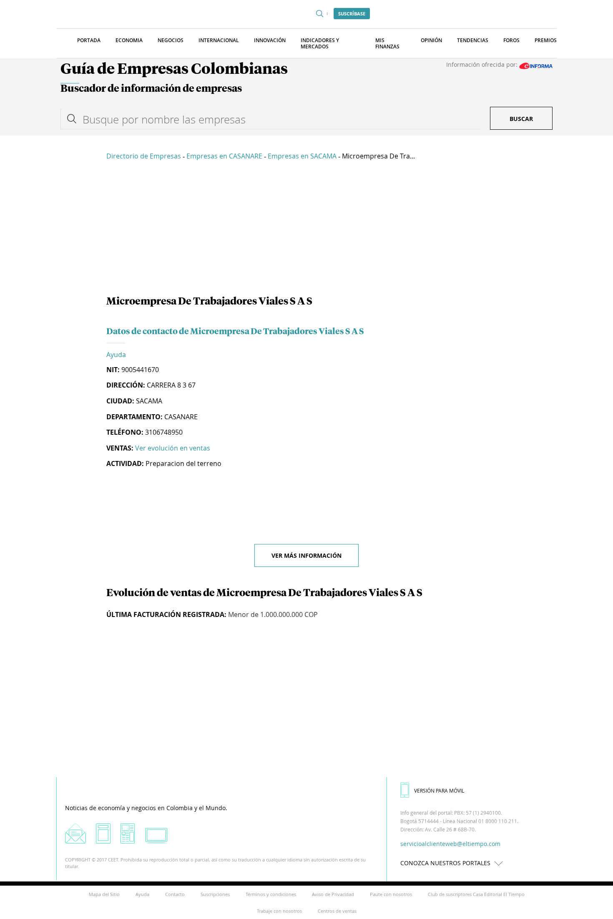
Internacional (218, 40)
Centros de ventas (337, 911)
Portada (88, 40)
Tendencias (472, 40)
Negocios (170, 40)
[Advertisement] (306, 229)
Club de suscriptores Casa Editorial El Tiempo (476, 894)
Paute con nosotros (391, 894)
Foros (511, 40)
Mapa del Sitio (104, 894)
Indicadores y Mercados (320, 43)
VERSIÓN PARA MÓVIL (439, 790)
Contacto (175, 894)
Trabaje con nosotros (279, 911)
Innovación (270, 40)
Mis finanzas (387, 43)
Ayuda (116, 354)
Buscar (521, 119)
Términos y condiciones (271, 894)
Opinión (431, 40)
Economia (129, 40)
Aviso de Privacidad (333, 894)
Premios (546, 40)
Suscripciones (215, 894)
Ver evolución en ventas (172, 448)
